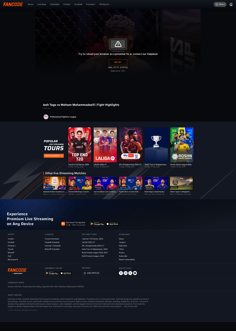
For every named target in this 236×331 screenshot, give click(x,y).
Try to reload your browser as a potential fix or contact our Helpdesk (118, 54)
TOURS (54, 148)
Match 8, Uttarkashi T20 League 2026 (181, 194)
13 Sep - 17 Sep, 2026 (152, 167)
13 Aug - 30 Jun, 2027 (178, 167)
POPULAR (51, 141)
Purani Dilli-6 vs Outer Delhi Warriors (129, 192)
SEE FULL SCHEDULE (52, 156)
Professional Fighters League (63, 116)
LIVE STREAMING (56, 144)
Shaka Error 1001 (118, 71)
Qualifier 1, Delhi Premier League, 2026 (77, 194)
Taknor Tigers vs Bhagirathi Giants (180, 192)
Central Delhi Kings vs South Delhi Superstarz (79, 192)
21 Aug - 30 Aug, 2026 (75, 167)
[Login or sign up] (231, 4)
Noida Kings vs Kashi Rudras (154, 192)
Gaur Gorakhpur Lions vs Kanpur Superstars (105, 192)
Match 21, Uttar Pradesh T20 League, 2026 (103, 194)
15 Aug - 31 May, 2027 (101, 167)
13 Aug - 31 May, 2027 (127, 167)
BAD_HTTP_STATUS (118, 67)
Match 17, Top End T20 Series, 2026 (53, 194)
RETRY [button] (118, 62)
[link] (54, 186)
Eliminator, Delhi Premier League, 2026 (127, 194)
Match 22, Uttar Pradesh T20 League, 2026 (154, 194)
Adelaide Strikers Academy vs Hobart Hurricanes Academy (53, 192)
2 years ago (47, 108)
